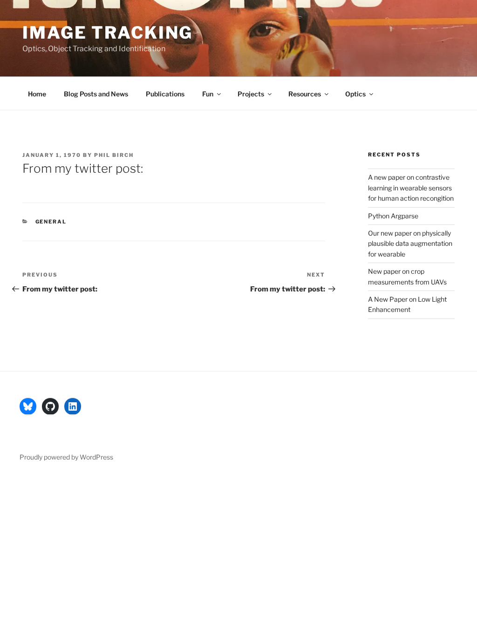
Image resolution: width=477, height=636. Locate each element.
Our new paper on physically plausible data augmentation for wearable (410, 243)
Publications (165, 94)
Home (37, 94)
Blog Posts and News (96, 94)
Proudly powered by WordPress (66, 457)
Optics (355, 94)
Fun (207, 94)
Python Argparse (393, 216)
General (51, 221)
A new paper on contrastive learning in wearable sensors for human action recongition (411, 187)
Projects (251, 94)
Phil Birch (114, 155)
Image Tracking (107, 32)
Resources (304, 94)
